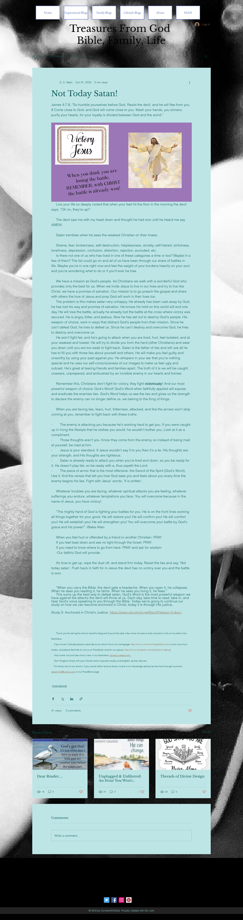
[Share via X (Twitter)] (62, 699)
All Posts (37, 56)
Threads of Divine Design (182, 776)
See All (206, 731)
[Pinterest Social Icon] (129, 900)
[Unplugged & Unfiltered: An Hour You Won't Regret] (121, 754)
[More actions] (189, 82)
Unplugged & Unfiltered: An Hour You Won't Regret (120, 778)
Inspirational (57, 56)
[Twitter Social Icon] (106, 900)
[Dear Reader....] (59, 754)
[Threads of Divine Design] (183, 754)
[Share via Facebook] (53, 699)
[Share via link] (81, 699)
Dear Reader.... (49, 776)
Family (76, 56)
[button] (206, 56)
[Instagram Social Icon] (121, 900)
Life (90, 56)
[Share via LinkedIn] (71, 699)
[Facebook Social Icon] (114, 900)
